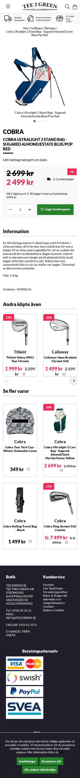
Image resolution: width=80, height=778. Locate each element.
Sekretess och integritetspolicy (54, 601)
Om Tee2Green (53, 588)
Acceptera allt (51, 761)
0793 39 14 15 (21, 610)
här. (61, 752)
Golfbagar (37, 28)
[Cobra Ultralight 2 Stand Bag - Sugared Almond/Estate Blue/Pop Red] (34, 121)
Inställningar (27, 761)
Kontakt (48, 584)
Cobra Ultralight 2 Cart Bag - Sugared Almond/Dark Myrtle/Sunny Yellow (60, 452)
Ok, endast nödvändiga (40, 769)
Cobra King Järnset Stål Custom (60, 528)
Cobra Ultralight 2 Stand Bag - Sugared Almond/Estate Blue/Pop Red (39, 33)
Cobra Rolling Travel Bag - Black (20, 528)
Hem (26, 28)
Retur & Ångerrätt (55, 595)
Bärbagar (50, 28)
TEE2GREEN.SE (16, 585)
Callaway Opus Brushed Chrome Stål (60, 359)
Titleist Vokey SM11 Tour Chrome (20, 359)
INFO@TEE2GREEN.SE (21, 618)
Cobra (13, 131)
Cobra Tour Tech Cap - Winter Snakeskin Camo (20, 449)
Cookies (48, 606)
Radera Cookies (53, 610)
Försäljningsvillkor (55, 592)
